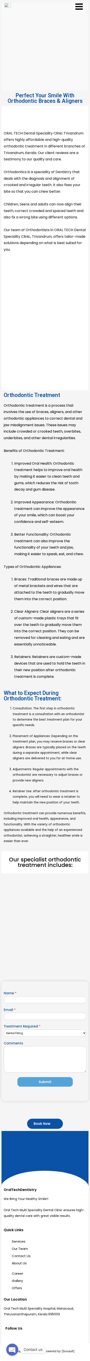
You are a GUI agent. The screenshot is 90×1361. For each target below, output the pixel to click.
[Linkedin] (22, 1338)
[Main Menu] (79, 6)
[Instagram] (14, 1338)
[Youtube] (30, 1338)
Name (10, 993)
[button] (45, 1124)
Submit (45, 1082)
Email (10, 1010)
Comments (13, 1043)
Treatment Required (22, 1026)
